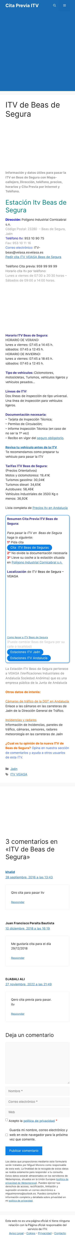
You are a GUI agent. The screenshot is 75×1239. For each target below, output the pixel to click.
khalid (10, 872)
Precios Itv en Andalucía (50, 508)
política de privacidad (39, 1121)
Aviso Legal (16, 1233)
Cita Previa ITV (22, 5)
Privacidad (45, 1233)
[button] (55, 5)
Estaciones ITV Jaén (25, 652)
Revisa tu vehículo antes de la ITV (31, 447)
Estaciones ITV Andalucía (29, 658)
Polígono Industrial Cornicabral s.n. (37, 562)
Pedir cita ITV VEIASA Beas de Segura (33, 257)
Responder (17, 902)
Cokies (30, 1233)
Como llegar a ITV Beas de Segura (27, 637)
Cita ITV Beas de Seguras (29, 547)
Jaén (13, 769)
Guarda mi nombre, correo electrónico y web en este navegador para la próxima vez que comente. (38, 1134)
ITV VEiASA (18, 774)
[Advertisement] (37, 53)
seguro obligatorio (50, 438)
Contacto (60, 1233)
